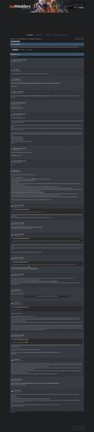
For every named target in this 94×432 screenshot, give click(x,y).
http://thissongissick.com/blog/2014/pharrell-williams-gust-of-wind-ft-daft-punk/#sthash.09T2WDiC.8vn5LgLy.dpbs (35, 383)
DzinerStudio (81, 427)
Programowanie (16, 148)
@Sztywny (15, 155)
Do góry (47, 421)
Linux (25, 102)
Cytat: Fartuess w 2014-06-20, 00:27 (21, 238)
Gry (13, 69)
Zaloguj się (76, 4)
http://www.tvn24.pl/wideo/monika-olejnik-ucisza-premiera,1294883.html (43, 281)
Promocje (17, 69)
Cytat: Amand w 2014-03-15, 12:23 (20, 307)
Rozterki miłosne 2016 (21, 59)
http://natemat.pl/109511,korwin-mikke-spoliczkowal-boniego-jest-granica (26, 227)
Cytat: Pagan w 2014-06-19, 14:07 (20, 262)
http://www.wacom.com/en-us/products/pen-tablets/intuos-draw (36, 95)
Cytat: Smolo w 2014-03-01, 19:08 (20, 339)
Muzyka (20, 379)
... (15, 56)
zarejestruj (82, 4)
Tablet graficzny (20, 91)
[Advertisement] (47, 23)
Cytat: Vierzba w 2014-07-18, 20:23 (21, 209)
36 (82, 38)
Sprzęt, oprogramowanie (18, 102)
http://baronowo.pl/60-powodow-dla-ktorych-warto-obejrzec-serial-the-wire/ (27, 192)
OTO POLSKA (21, 205)
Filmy (18, 170)
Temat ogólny (23, 148)
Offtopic (15, 59)
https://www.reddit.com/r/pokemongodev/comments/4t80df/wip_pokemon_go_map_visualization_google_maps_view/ (35, 83)
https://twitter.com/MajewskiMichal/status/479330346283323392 (24, 268)
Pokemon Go (17, 79)
